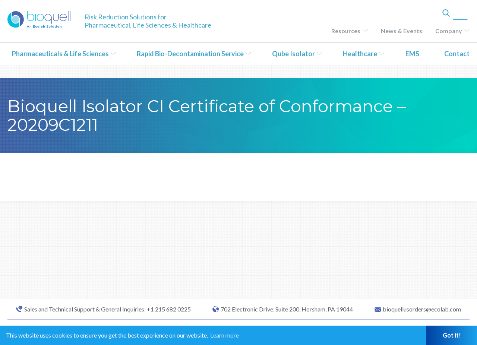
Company (448, 30)
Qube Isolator (293, 54)
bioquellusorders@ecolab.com (422, 309)
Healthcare (360, 54)
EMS (412, 54)
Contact (457, 54)
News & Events (401, 30)
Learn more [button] (224, 335)
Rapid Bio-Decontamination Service (190, 54)
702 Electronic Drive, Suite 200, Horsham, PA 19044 (287, 309)
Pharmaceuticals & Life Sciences (60, 54)
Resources (345, 30)
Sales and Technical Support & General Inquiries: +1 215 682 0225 (107, 309)
